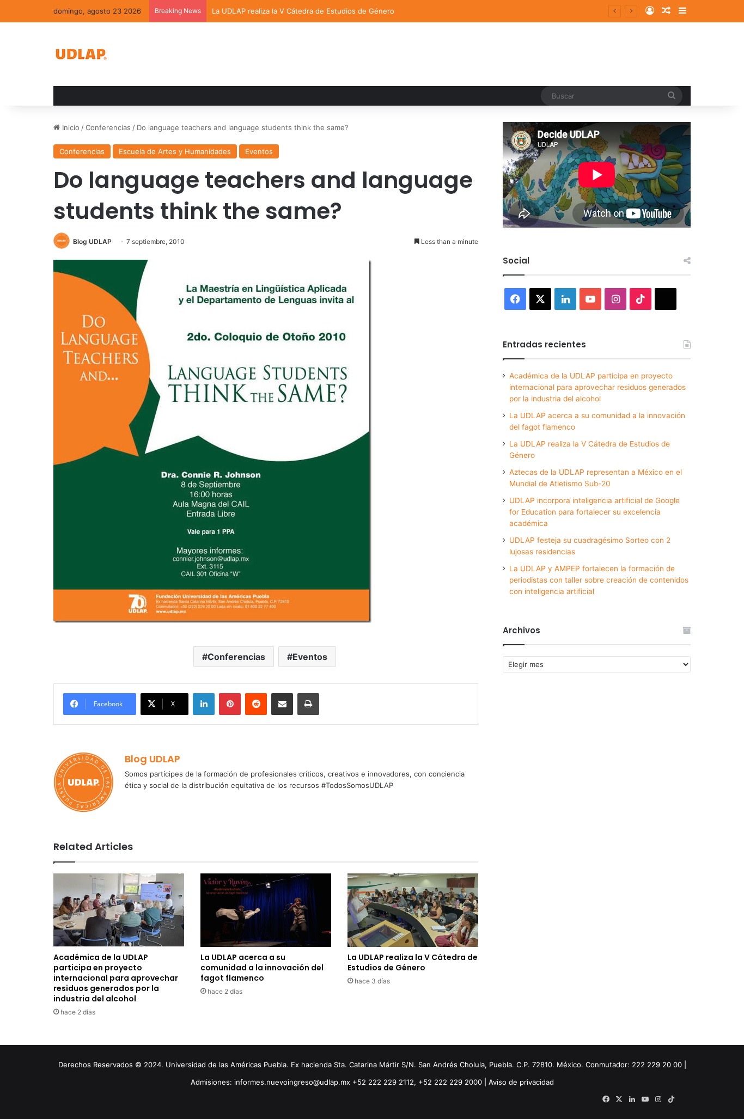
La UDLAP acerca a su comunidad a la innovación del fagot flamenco (262, 967)
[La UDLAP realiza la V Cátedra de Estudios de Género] (412, 910)
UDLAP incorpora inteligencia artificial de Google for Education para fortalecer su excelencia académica (594, 512)
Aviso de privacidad (521, 1082)
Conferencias (108, 127)
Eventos (259, 151)
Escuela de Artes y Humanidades (175, 151)
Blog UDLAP (92, 241)
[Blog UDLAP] (80, 54)
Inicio (70, 127)
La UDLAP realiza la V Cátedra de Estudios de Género (303, 11)
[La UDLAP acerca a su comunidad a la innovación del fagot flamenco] (265, 910)
